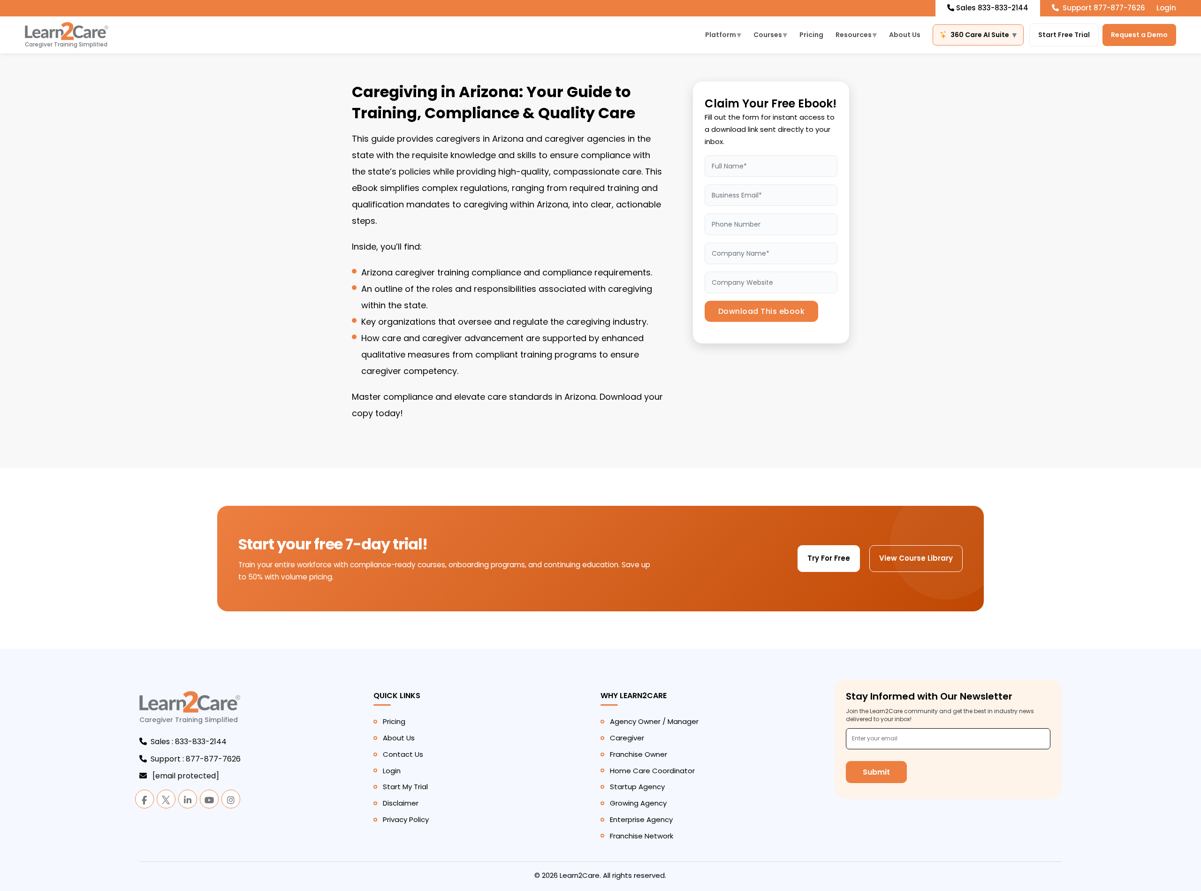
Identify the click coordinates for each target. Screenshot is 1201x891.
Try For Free (828, 558)
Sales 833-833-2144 (992, 8)
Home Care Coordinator (652, 771)
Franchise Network (641, 836)
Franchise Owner (638, 754)
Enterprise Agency (641, 819)
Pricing (811, 34)
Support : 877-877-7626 (196, 759)
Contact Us (403, 754)
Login (1166, 8)
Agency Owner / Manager (654, 721)
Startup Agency (637, 787)
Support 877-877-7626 (1103, 8)
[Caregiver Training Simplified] (189, 707)
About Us (904, 34)
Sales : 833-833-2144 (189, 741)
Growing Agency (638, 803)
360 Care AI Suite (983, 34)
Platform (723, 34)
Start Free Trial (1064, 34)
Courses (770, 34)
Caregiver (627, 738)
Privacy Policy (406, 819)
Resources (856, 34)
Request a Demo (1139, 34)
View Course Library (916, 558)
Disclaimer (400, 803)
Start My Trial (405, 787)
